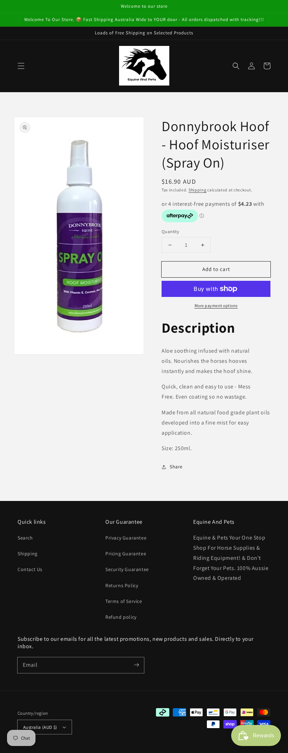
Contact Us (30, 569)
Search (25, 538)
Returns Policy (121, 585)
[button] (21, 66)
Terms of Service (123, 601)
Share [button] (176, 466)
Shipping (198, 189)
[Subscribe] (136, 665)
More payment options (216, 305)
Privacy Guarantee (125, 538)
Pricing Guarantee (125, 553)
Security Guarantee (127, 569)
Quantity (170, 232)
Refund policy (121, 617)
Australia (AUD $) (40, 727)
